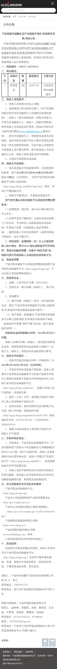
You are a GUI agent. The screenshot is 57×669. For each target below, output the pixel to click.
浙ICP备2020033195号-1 (13, 663)
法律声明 (29, 652)
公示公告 (22, 17)
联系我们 (7, 652)
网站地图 (18, 652)
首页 (14, 17)
